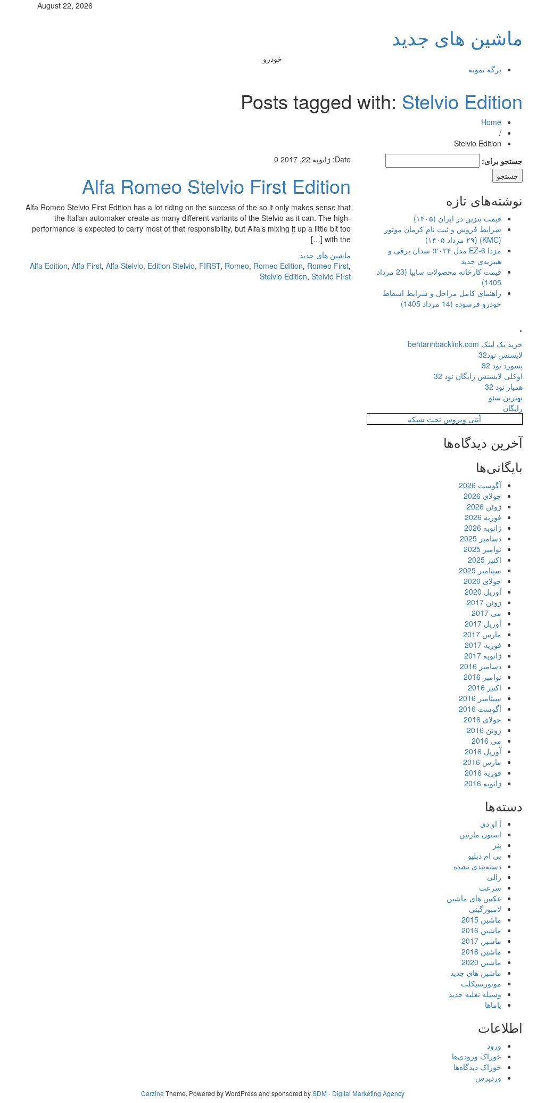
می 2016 (486, 740)
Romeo (237, 265)
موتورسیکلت (481, 983)
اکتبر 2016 (484, 687)
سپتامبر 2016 (480, 698)
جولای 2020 (482, 580)
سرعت (490, 887)
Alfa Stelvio (124, 265)
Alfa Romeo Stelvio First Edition (216, 185)
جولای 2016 (482, 719)
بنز (497, 844)
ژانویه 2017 (482, 655)
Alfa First (87, 265)
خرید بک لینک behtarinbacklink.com (465, 344)
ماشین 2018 (481, 951)
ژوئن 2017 (484, 602)
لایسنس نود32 (500, 354)
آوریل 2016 (483, 751)
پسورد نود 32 (502, 365)
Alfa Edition (49, 265)
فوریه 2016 (483, 772)
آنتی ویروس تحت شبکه (444, 419)
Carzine (153, 1093)
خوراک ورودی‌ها (476, 1056)
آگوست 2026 (480, 485)
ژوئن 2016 (484, 730)
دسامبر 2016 (480, 666)
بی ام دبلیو (484, 855)
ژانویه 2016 (482, 783)
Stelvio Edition (462, 100)
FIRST (209, 265)
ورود (494, 1045)
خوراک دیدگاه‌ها (477, 1066)
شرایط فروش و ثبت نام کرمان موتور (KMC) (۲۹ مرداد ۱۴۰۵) (442, 234)
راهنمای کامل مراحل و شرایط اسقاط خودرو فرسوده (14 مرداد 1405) (442, 298)
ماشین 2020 (481, 962)
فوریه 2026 (483, 517)
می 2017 (486, 612)
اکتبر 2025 (484, 559)
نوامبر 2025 (482, 549)
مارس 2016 (482, 761)
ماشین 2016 (481, 930)
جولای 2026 (482, 495)
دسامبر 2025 (480, 538)
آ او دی (490, 823)
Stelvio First (331, 276)
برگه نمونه (484, 69)
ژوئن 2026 (484, 506)
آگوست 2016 (480, 708)
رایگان (513, 407)
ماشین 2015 (481, 919)
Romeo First (328, 265)
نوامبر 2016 (482, 676)
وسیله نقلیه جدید (475, 994)
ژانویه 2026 (482, 527)
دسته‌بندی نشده (477, 866)
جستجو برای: (502, 160)
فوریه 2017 (483, 644)
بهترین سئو (506, 397)
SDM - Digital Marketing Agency (358, 1093)
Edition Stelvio (171, 265)
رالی (494, 876)
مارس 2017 (482, 634)
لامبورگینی (485, 908)
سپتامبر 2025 (480, 570)
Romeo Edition (278, 265)
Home (491, 122)
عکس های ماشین (474, 898)
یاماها (493, 1004)
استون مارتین (480, 834)
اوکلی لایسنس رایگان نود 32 (478, 376)
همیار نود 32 (504, 386)
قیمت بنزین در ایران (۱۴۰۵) (457, 218)
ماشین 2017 (481, 940)
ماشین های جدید (457, 37)
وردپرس (488, 1077)
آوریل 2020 (483, 591)
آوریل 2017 (483, 623)
